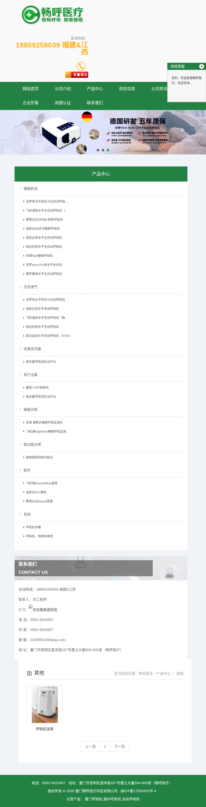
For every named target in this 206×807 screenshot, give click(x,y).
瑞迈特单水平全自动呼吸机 (44, 247)
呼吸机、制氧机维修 (39, 536)
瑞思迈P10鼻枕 (36, 492)
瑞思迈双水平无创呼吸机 (42, 309)
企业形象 (31, 103)
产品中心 (95, 89)
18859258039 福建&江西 (52, 48)
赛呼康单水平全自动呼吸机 (44, 274)
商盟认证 (63, 103)
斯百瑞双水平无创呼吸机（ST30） (49, 336)
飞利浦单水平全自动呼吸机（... (46, 210)
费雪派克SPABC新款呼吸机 (44, 219)
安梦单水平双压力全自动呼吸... (46, 201)
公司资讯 (159, 89)
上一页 (90, 746)
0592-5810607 (54, 783)
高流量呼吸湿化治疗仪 (41, 362)
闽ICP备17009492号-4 (138, 791)
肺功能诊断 (32, 444)
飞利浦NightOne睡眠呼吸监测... (47, 431)
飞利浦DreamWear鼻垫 (42, 483)
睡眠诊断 (31, 410)
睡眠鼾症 (31, 189)
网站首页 (31, 89)
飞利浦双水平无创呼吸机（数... (46, 318)
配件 (27, 470)
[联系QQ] (43, 609)
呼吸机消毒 (33, 527)
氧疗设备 (31, 375)
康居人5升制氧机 (37, 387)
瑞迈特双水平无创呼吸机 (42, 327)
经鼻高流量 (32, 349)
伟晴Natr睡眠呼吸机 (39, 256)
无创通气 (31, 287)
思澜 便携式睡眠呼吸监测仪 (44, 422)
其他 (27, 514)
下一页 (119, 746)
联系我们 (95, 103)
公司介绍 (63, 89)
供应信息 (127, 89)
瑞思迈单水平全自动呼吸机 (44, 238)
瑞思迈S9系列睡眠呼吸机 (43, 228)
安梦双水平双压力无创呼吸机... (46, 300)
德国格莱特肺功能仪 (39, 457)
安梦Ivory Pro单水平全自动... (45, 265)
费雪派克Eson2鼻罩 (39, 501)
